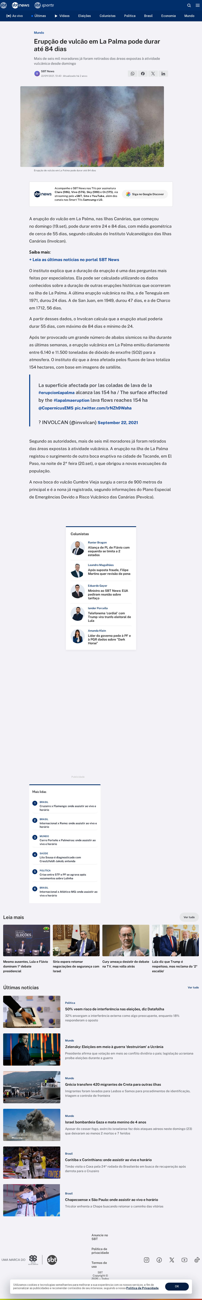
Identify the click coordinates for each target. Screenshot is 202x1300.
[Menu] (197, 5)
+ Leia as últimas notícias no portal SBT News (74, 259)
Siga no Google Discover (148, 194)
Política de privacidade (100, 1251)
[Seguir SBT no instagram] (146, 1260)
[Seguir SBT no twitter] (172, 1260)
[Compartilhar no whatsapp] (132, 73)
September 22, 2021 (118, 422)
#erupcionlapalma (56, 392)
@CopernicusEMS (56, 408)
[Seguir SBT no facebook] (159, 1260)
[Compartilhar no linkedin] (163, 73)
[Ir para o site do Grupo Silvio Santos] (22, 1260)
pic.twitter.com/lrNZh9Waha (103, 408)
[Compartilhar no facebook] (143, 73)
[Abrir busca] (189, 5)
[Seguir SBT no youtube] (184, 1260)
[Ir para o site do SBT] (52, 1260)
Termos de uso (99, 1264)
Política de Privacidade (142, 1288)
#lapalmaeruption (71, 400)
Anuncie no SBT (100, 1237)
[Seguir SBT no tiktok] (197, 1260)
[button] (26, 952)
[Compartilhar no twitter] (153, 73)
